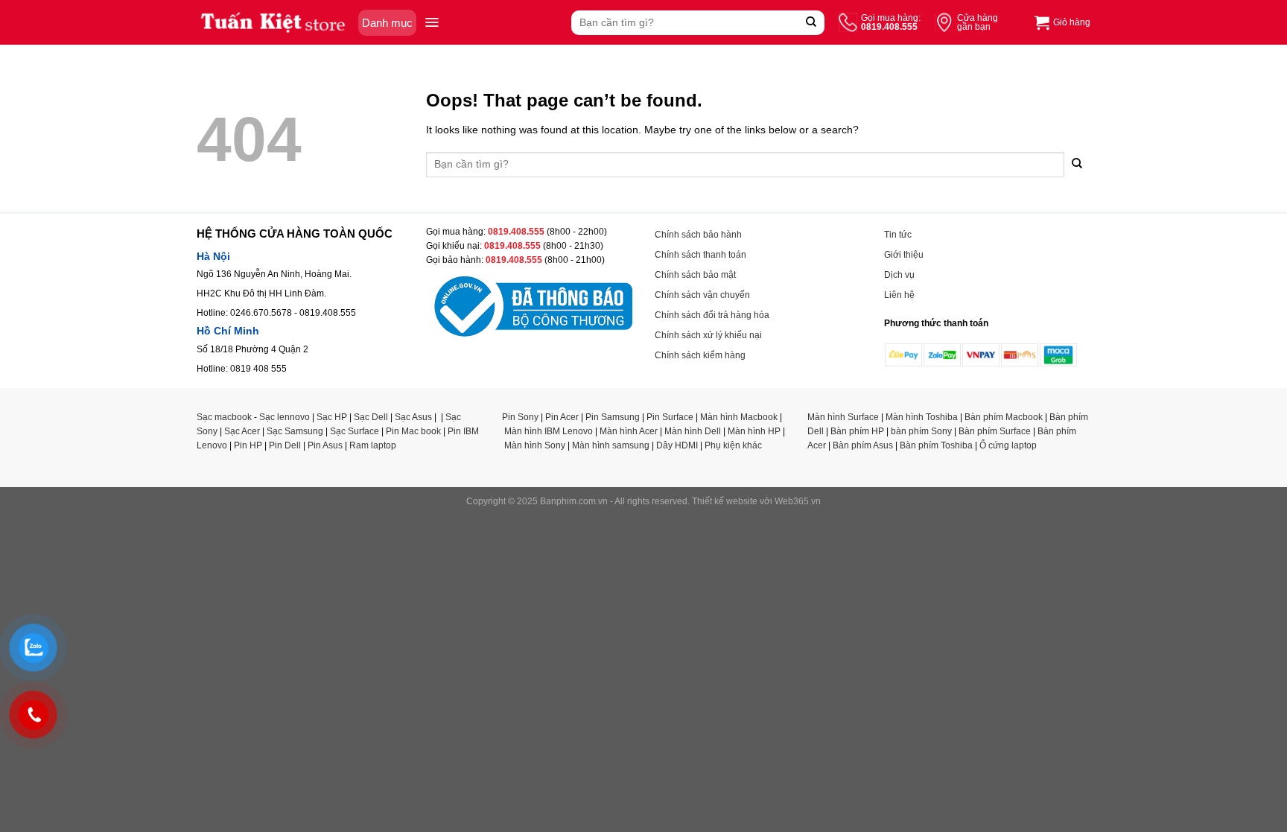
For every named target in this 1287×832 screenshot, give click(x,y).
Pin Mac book (413, 431)
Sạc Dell (371, 417)
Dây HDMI (677, 445)
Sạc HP (332, 417)
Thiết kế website (724, 501)
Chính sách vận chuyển (702, 295)
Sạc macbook (224, 417)
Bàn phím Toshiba (936, 445)
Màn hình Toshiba (922, 417)
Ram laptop (372, 445)
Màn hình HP (754, 431)
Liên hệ (899, 295)
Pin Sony (520, 417)
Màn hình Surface (843, 417)
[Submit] (811, 22)
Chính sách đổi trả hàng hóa (712, 315)
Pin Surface (669, 417)
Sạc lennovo (284, 417)
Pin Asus (325, 445)
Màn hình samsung (610, 445)
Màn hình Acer (629, 431)
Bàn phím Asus (863, 445)
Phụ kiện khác (733, 445)
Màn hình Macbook (739, 417)
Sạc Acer (242, 431)
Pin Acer (562, 417)
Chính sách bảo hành (698, 234)
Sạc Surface (354, 431)
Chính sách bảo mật (695, 275)
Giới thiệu (904, 255)
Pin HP (248, 445)
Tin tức (898, 234)
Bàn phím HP (857, 431)
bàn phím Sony (921, 431)
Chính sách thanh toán (700, 255)
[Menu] (431, 22)
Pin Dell (285, 445)
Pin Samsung (612, 417)
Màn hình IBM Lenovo (548, 431)
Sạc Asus (413, 417)
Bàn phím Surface (995, 431)
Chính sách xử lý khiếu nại (708, 335)
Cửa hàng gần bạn (977, 22)
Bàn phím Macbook (1004, 417)
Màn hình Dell (692, 431)
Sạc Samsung (295, 431)
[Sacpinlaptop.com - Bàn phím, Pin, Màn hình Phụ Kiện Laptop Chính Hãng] (274, 22)
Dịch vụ (899, 275)
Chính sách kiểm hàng (700, 355)
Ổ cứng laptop (1008, 445)
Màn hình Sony (534, 445)
